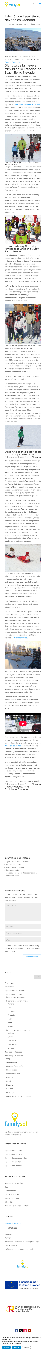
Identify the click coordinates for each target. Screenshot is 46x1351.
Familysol (11, 24)
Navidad (9, 1089)
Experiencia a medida (13, 1165)
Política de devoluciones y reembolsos (20, 1249)
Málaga (11, 1026)
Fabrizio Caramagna (13, 62)
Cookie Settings (11, 1245)
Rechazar (16, 1347)
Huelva (10, 1019)
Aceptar (6, 1347)
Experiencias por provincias (17, 1001)
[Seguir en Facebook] (16, 1330)
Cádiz (10, 1008)
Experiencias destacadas (15, 990)
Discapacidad (11, 1070)
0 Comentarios (35, 24)
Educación (10, 1077)
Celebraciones (12, 1062)
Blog (8, 1059)
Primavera (12, 1041)
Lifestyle (9, 1085)
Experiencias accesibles (15, 997)
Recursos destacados (13, 1052)
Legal (8, 1081)
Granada (19, 24)
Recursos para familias (14, 1056)
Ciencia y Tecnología (14, 1066)
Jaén (10, 1023)
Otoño (10, 1037)
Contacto (8, 1234)
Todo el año (12, 1044)
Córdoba (11, 1011)
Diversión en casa (13, 1074)
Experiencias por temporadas (18, 1030)
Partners (8, 1238)
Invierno (25, 24)
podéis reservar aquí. (20, 638)
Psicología (10, 1092)
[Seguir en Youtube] (29, 1330)
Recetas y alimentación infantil (18, 1096)
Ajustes (26, 1347)
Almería (11, 1004)
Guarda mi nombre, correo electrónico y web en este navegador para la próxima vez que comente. (22, 948)
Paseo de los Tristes (13, 746)
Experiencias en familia (14, 994)
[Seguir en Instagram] (25, 1330)
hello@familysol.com (13, 1223)
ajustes (18, 1343)
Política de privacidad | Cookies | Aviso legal (22, 1242)
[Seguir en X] (21, 1330)
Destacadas (9, 987)
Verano (11, 1048)
